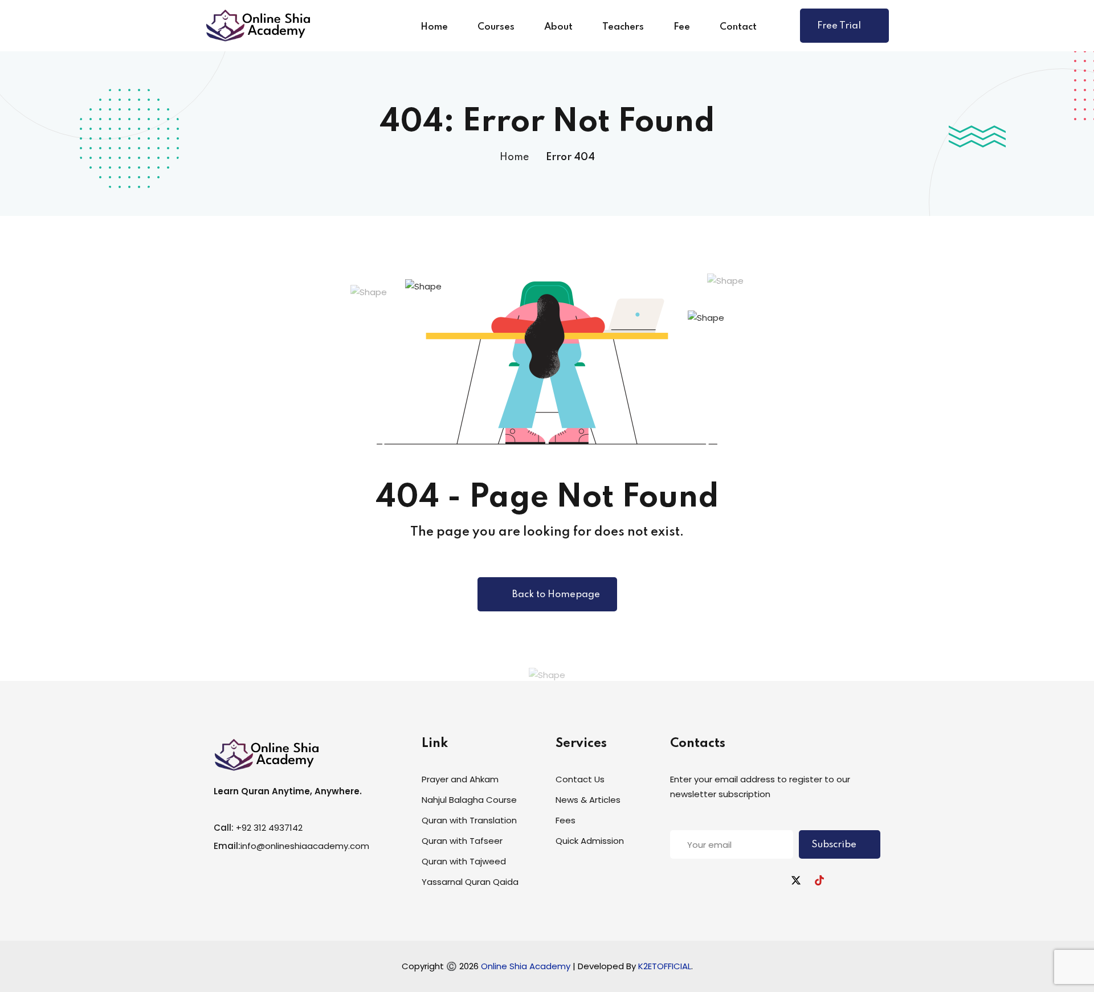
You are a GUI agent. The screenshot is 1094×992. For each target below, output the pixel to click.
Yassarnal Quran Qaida (470, 882)
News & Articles (588, 800)
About (558, 27)
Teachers (623, 27)
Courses (496, 27)
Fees (565, 820)
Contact (738, 27)
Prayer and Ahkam (460, 779)
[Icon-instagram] (772, 880)
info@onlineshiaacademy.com (304, 846)
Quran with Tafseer (462, 841)
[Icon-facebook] (726, 880)
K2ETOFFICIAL (664, 966)
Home (434, 27)
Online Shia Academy (527, 966)
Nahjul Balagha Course (469, 800)
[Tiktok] (819, 880)
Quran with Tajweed (464, 861)
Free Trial (839, 26)
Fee (681, 27)
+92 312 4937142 (269, 828)
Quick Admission (590, 841)
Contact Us (580, 779)
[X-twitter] (796, 880)
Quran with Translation (469, 820)
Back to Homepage (556, 594)
